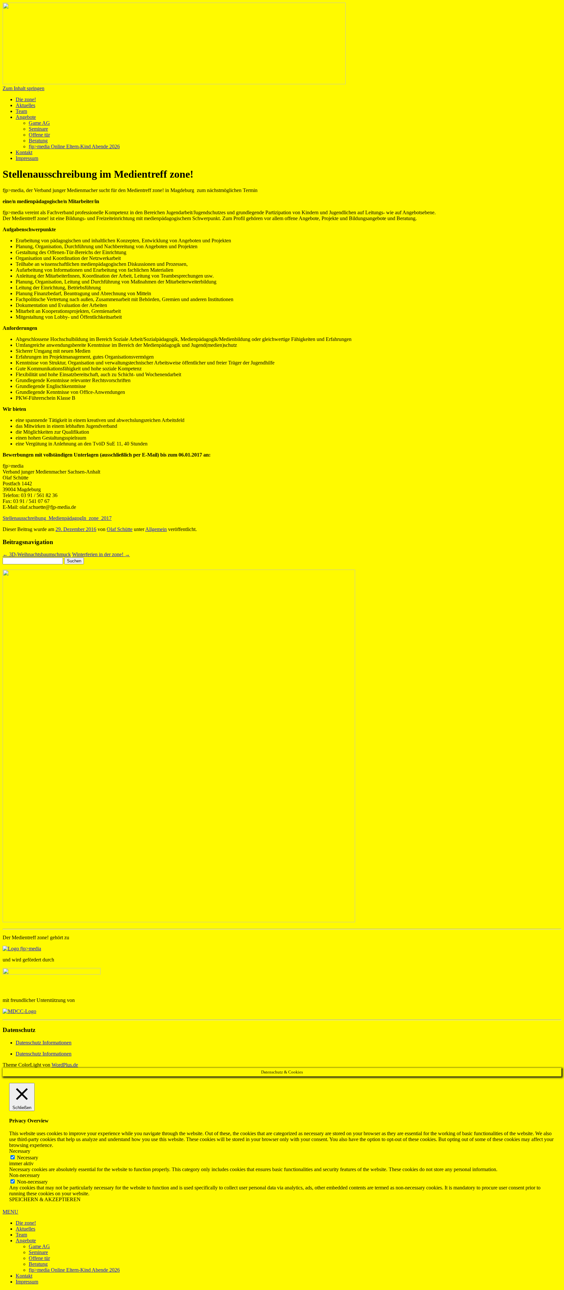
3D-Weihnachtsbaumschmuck (37, 554)
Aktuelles (25, 105)
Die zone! (26, 99)
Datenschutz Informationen (43, 1042)
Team (21, 111)
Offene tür (39, 134)
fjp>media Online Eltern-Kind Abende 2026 (74, 146)
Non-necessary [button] (24, 1175)
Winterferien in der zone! (101, 554)
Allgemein (156, 529)
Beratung (38, 140)
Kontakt (24, 152)
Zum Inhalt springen (23, 88)
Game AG (39, 123)
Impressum (27, 158)
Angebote (26, 117)
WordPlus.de (65, 1065)
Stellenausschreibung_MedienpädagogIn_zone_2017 (57, 518)
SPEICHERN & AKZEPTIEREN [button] (45, 1199)
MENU (10, 1212)
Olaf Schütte (120, 529)
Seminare (38, 129)
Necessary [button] (19, 1151)
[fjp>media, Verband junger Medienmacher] (22, 948)
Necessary (27, 1157)
